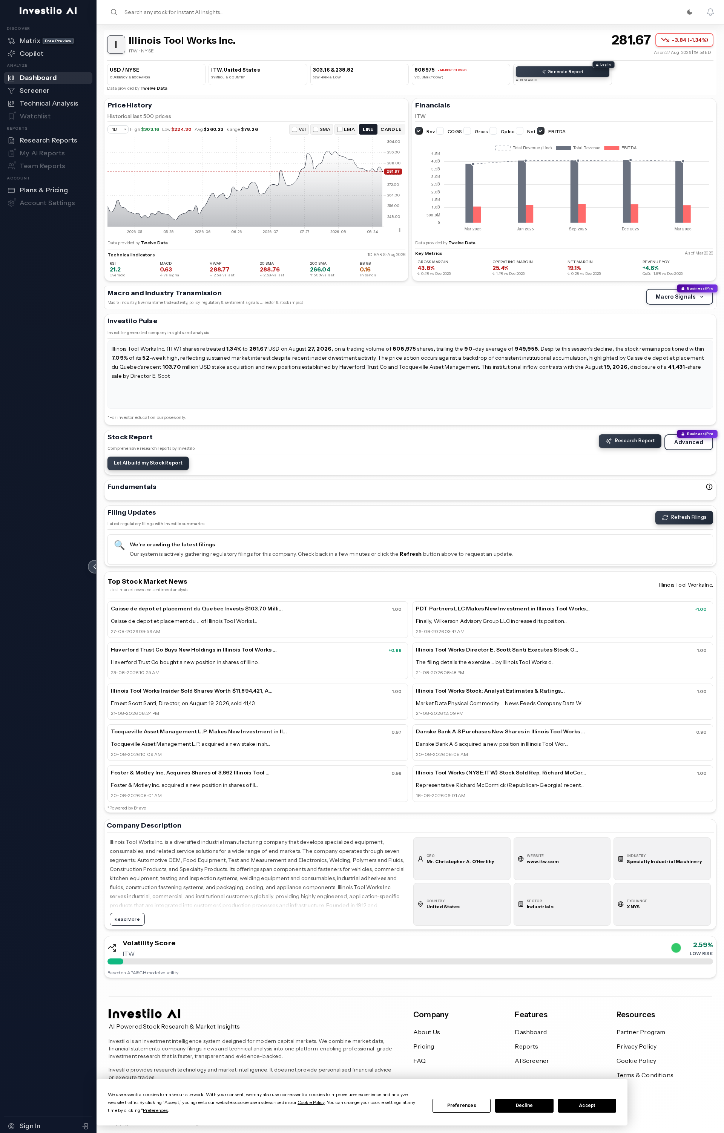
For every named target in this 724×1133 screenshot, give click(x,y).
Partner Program (641, 1032)
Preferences (461, 1105)
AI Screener (532, 1060)
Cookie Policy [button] (311, 1102)
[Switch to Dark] (689, 12)
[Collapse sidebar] (94, 566)
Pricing (423, 1046)
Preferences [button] (155, 1110)
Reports (526, 1046)
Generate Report (565, 71)
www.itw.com (543, 861)
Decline (524, 1105)
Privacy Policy (637, 1046)
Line (368, 129)
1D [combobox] (114, 129)
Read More (127, 919)
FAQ (419, 1060)
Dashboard (531, 1032)
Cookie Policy (636, 1060)
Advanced (688, 442)
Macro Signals (676, 296)
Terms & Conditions (645, 1075)
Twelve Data (153, 88)
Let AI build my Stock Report (148, 463)
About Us (426, 1032)
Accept (587, 1105)
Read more (124, 399)
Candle (391, 129)
